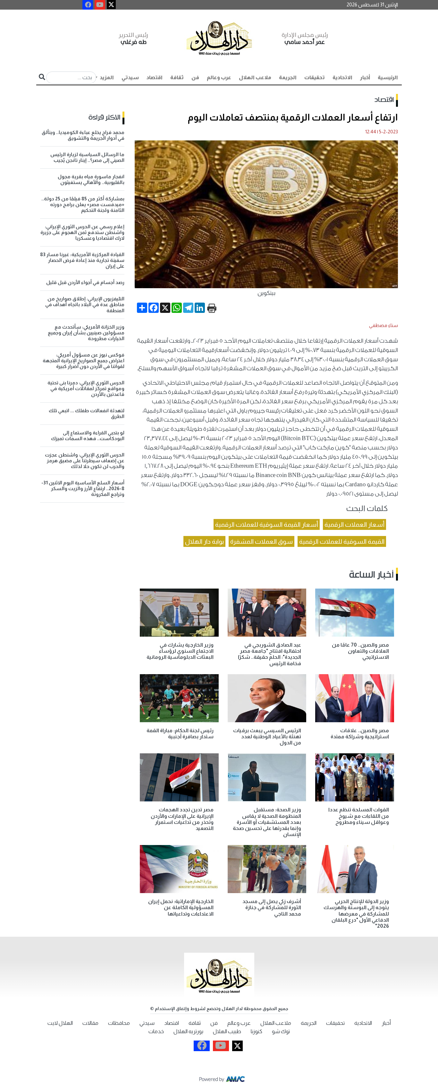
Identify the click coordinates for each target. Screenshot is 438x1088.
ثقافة (177, 77)
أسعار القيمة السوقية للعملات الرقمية (266, 524)
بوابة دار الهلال (204, 541)
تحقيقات (314, 77)
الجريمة (288, 77)
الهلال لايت (60, 1023)
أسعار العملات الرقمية (354, 524)
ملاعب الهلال (255, 77)
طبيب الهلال (227, 1031)
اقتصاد (155, 77)
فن (195, 77)
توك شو (281, 1031)
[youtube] (100, 5)
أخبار (365, 77)
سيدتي (130, 77)
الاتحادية (342, 77)
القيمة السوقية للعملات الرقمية (341, 541)
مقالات (90, 1023)
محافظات (119, 1023)
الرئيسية (388, 77)
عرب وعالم (219, 77)
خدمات (156, 1031)
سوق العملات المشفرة (261, 541)
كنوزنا (256, 1031)
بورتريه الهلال (188, 1031)
